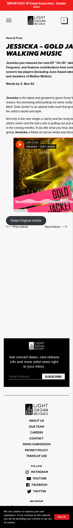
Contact (36, 438)
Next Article (53, 226)
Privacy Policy (36, 450)
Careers (36, 432)
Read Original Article (26, 220)
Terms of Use (36, 456)
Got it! (62, 516)
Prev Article (20, 226)
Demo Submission (37, 444)
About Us (36, 421)
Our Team (36, 427)
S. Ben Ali (27, 83)
